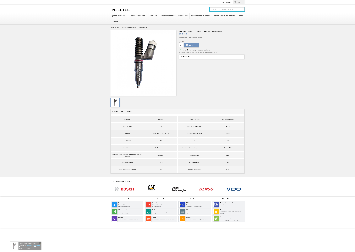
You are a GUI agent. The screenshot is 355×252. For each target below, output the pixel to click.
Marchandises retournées (227, 203)
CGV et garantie (122, 210)
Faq (119, 203)
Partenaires (223, 217)
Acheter (191, 45)
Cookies (154, 210)
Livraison (188, 217)
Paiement (188, 210)
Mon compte (223, 209)
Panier (154, 217)
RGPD (187, 203)
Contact (120, 217)
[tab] (211, 57)
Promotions (155, 203)
